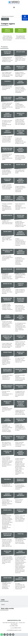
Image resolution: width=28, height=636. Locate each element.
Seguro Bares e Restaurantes (7, 370)
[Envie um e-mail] (7, 634)
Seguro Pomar (7, 352)
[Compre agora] (13, 634)
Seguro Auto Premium (20, 510)
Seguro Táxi (7, 164)
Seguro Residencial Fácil (21, 578)
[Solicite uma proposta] (10, 634)
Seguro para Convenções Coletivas (20, 300)
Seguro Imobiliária (20, 82)
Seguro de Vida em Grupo (20, 370)
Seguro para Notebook (7, 52)
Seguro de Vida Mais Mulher (7, 534)
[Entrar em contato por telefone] (5, 634)
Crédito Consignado (7, 131)
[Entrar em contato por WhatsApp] (2, 634)
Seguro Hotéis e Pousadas (20, 437)
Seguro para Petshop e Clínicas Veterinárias (20, 404)
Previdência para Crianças (7, 251)
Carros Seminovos (7, 67)
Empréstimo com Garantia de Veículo (7, 337)
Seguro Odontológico (20, 552)
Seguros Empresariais (7, 494)
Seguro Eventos (7, 215)
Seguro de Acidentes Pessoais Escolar (7, 198)
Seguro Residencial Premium (20, 453)
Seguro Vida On (20, 164)
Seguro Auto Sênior (7, 402)
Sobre (3, 604)
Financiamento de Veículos (20, 386)
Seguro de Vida (7, 283)
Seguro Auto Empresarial (20, 480)
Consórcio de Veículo (21, 336)
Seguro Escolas (20, 269)
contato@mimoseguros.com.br (14, 630)
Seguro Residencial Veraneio (20, 150)
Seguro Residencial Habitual (20, 181)
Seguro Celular (7, 269)
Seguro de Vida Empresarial (7, 299)
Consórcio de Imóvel (7, 452)
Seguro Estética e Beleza (7, 437)
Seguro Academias (7, 316)
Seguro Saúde (7, 577)
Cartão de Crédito (21, 284)
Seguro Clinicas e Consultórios (7, 386)
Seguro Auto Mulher (20, 353)
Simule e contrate (7, 30)
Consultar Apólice (25, 19)
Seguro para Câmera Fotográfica (20, 132)
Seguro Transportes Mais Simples (7, 115)
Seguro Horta (7, 510)
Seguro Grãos (7, 231)
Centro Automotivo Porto (20, 317)
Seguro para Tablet (7, 552)
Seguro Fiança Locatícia (20, 67)
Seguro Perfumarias (20, 494)
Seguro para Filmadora (20, 216)
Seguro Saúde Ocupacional (7, 98)
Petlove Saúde (20, 51)
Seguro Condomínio (7, 420)
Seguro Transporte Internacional (20, 198)
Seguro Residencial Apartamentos (20, 233)
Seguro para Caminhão (7, 180)
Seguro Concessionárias (21, 98)
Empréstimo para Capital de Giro (7, 149)
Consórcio (7, 81)
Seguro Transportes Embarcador (20, 252)
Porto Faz (21, 533)
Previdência (7, 479)
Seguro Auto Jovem (20, 114)
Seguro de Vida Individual (20, 420)
